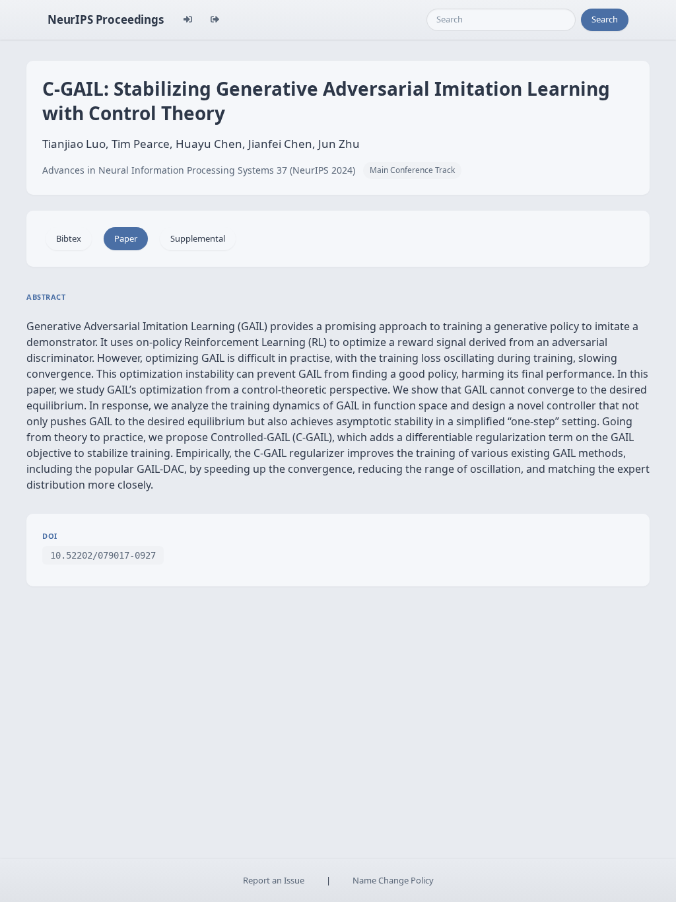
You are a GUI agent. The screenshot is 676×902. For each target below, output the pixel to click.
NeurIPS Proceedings (106, 19)
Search (605, 19)
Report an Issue (273, 880)
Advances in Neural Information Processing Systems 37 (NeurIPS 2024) (198, 170)
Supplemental (197, 238)
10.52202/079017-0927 (103, 555)
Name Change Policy (393, 880)
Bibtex (68, 238)
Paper (125, 238)
